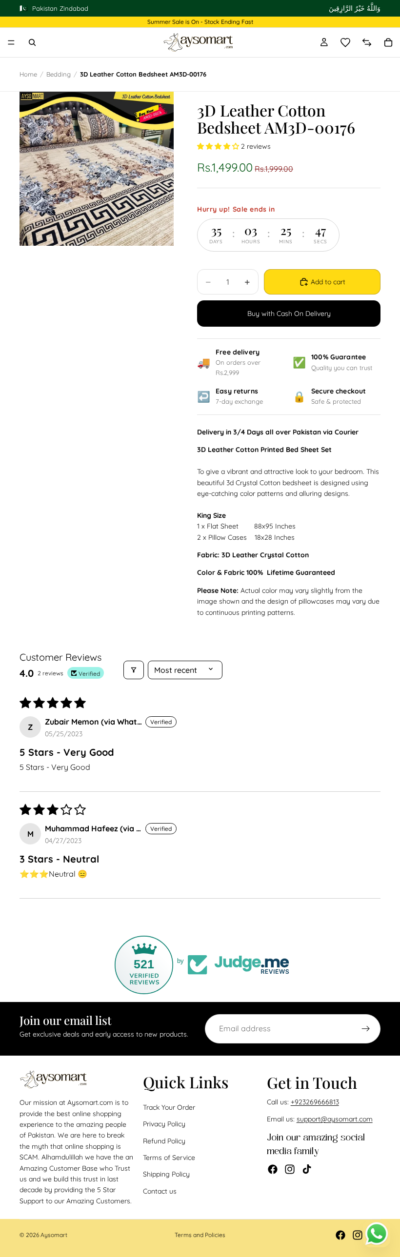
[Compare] (367, 42)
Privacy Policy (164, 1124)
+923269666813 (315, 1102)
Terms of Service (169, 1157)
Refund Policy (164, 1141)
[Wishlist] (345, 42)
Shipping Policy (166, 1174)
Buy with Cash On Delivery (289, 313)
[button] (219, 146)
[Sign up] (366, 1029)
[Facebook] (273, 1169)
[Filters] (133, 670)
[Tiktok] (307, 1169)
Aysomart (53, 1234)
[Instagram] (290, 1169)
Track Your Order (169, 1107)
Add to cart (328, 281)
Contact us (160, 1191)
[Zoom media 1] (97, 169)
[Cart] (388, 42)
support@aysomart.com (335, 1119)
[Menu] (11, 42)
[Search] (32, 42)
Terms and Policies (200, 1234)
